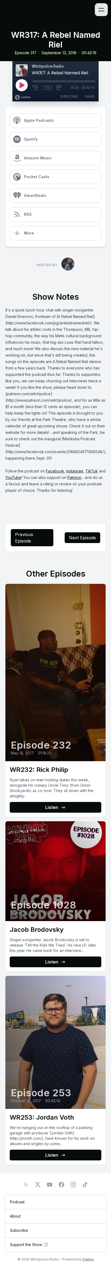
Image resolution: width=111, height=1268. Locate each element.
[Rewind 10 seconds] (36, 88)
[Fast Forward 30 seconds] (59, 88)
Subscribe (69, 96)
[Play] (21, 85)
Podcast (17, 1202)
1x (47, 88)
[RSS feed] (26, 1184)
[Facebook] (61, 1184)
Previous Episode (24, 538)
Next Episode (82, 537)
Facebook (55, 471)
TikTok (91, 471)
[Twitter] (38, 1184)
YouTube (13, 477)
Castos (88, 1259)
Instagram (74, 471)
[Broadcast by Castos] (22, 97)
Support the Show (26, 1244)
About (15, 1216)
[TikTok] (85, 1184)
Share (90, 96)
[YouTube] (49, 1184)
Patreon (74, 477)
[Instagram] (73, 1184)
